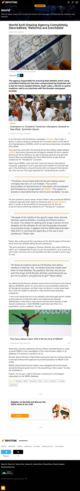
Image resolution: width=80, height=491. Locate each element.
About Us (4, 464)
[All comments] (3, 488)
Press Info (11, 464)
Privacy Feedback (58, 464)
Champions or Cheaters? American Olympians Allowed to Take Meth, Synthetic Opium (39, 128)
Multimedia (59, 446)
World (12, 123)
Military (37, 446)
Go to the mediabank (30, 71)
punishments (13, 385)
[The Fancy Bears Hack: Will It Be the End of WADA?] (40, 323)
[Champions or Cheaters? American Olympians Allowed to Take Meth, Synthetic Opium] (40, 107)
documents (33, 381)
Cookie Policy (37, 464)
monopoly (61, 381)
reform (41, 381)
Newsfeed (18, 381)
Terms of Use (20, 464)
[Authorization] (68, 2)
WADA (12, 152)
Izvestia (49, 139)
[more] (69, 133)
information (52, 381)
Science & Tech (47, 446)
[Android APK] (7, 473)
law (46, 381)
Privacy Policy (47, 464)
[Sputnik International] (10, 4)
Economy (28, 446)
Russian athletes (59, 202)
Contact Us (28, 464)
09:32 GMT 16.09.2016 (16, 32)
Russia (19, 446)
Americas (11, 446)
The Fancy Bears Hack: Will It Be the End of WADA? (36, 339)
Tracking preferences (8, 467)
